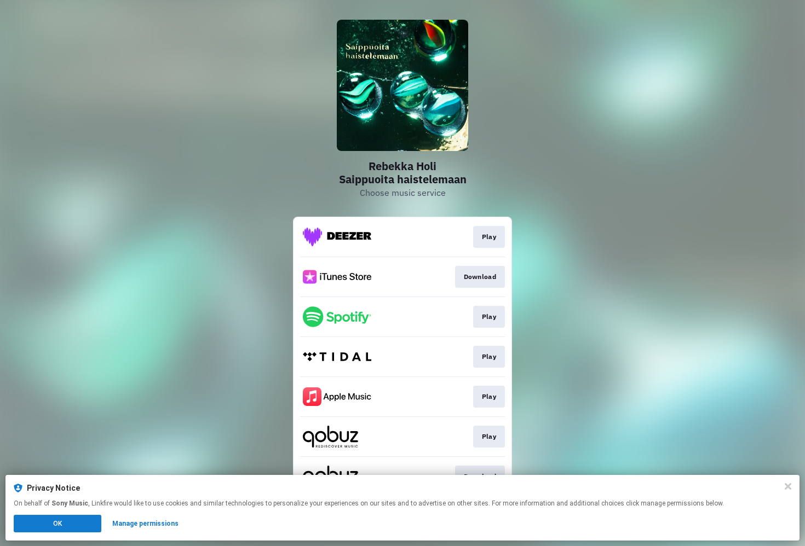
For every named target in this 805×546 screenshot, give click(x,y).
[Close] (788, 486)
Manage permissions (145, 523)
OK (57, 523)
